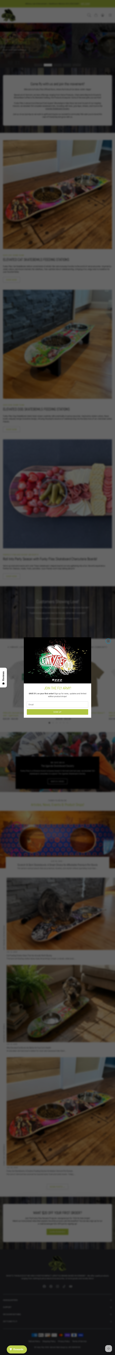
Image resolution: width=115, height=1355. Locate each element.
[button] (108, 641)
